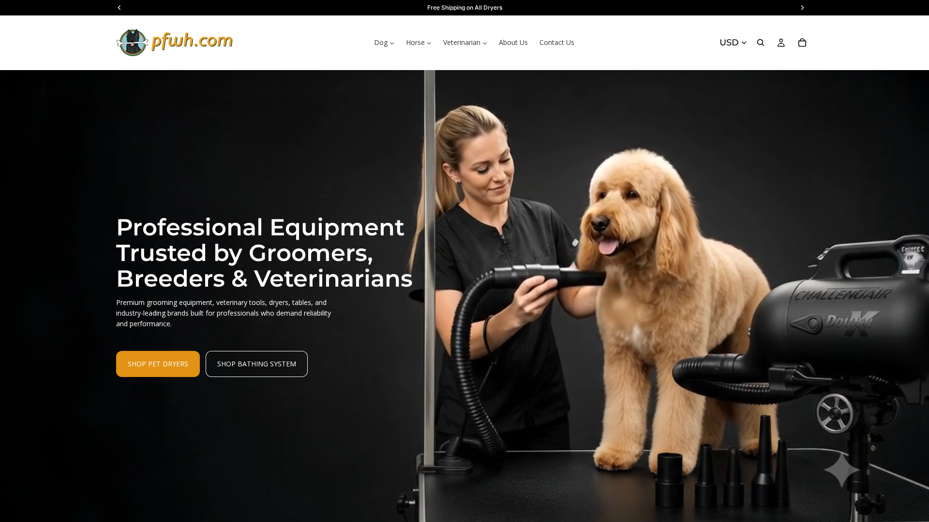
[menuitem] (384, 42)
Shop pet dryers (158, 363)
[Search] (760, 42)
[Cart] (802, 42)
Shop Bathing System (256, 363)
